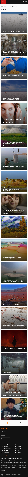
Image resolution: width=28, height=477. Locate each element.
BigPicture (10, 6)
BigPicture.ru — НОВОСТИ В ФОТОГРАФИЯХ (11, 458)
